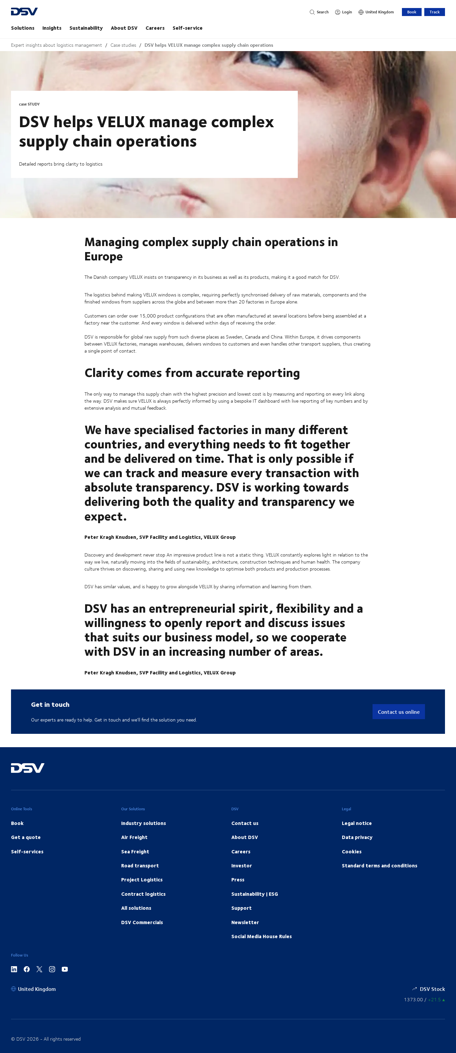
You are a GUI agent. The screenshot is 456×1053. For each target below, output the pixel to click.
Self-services (27, 851)
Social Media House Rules (261, 936)
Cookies (352, 851)
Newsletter (245, 922)
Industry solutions (143, 823)
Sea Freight (135, 851)
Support (241, 908)
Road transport (140, 865)
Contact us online (399, 711)
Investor (241, 865)
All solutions (136, 908)
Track (435, 12)
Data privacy (357, 837)
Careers (155, 28)
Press (237, 879)
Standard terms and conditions (379, 865)
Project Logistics (142, 879)
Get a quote (26, 837)
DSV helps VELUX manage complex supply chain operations (209, 45)
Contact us (244, 823)
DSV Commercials (142, 922)
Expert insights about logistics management (56, 44)
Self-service (188, 28)
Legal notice (357, 823)
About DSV (124, 28)
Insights (51, 28)
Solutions (22, 28)
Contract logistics (143, 894)
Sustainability (86, 28)
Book (411, 12)
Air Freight (134, 837)
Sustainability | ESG (254, 894)
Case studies (123, 44)
